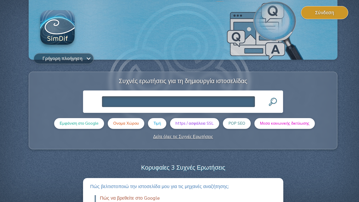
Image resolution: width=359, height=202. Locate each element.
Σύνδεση (324, 12)
